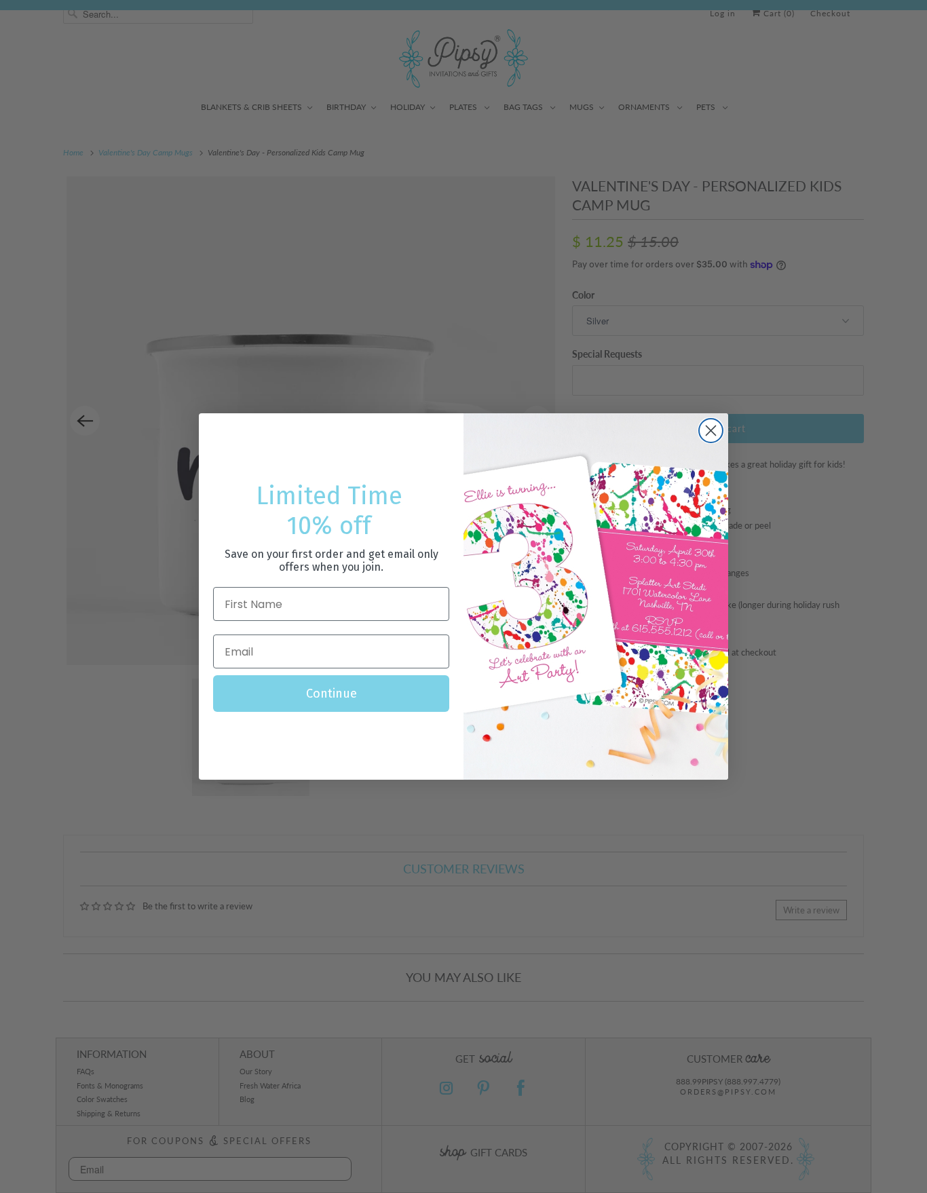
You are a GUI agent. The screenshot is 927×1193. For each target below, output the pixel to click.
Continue (331, 693)
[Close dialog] (711, 430)
